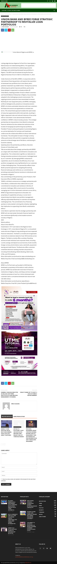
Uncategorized (8, 14)
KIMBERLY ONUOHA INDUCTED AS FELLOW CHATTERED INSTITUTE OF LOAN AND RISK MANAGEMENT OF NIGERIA (9, 395)
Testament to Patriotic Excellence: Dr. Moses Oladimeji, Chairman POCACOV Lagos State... (31, 526)
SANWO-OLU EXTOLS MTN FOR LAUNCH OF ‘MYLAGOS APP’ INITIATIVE (12, 530)
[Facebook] (47, 1)
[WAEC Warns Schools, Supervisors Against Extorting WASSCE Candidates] (23, 502)
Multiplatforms (28, 562)
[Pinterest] (9, 30)
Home (2, 14)
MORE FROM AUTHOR (19, 416)
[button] (54, 10)
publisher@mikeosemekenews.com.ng (24, 557)
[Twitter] (50, 1)
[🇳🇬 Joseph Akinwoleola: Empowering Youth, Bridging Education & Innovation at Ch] (4, 502)
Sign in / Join (4, 1)
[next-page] (4, 444)
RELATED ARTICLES (7, 416)
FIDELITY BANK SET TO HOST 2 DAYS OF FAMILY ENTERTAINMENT (28, 394)
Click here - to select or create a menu (11, 10)
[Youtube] (55, 1)
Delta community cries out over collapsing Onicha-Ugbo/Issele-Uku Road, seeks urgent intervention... (13, 519)
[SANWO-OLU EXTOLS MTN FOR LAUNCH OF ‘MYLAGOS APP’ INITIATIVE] (4, 529)
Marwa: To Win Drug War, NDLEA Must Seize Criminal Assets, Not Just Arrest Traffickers (6, 432)
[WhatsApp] (12, 30)
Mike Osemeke (5, 26)
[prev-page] (2, 444)
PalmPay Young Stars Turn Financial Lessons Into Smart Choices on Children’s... (32, 515)
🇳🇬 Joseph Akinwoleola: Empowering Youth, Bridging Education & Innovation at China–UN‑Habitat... (12, 505)
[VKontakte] (52, 1)
